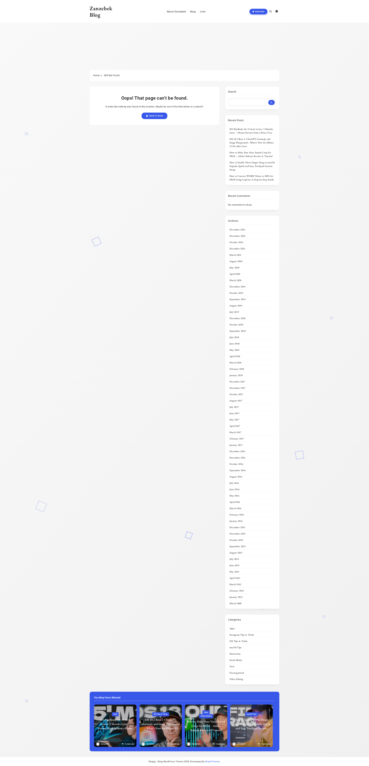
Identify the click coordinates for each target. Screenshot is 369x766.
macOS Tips (235, 647)
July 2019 (234, 311)
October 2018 (236, 324)
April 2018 (234, 356)
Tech (231, 666)
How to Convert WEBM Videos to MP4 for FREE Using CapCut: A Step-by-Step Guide (251, 177)
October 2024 (236, 242)
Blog (193, 11)
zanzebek (105, 744)
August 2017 (235, 400)
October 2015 (236, 540)
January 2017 (236, 444)
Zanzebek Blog (101, 11)
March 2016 (235, 508)
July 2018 (234, 337)
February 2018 (236, 368)
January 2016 (236, 521)
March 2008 (235, 603)
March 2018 (235, 362)
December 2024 (237, 229)
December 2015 (237, 527)
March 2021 (235, 254)
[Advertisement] (184, 48)
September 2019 (237, 299)
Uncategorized (236, 672)
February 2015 (236, 590)
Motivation (235, 653)
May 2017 (234, 419)
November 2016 (237, 457)
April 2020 (234, 273)
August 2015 (235, 552)
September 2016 (237, 470)
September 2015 (237, 546)
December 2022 (237, 248)
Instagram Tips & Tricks (241, 634)
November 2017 (237, 387)
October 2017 (236, 394)
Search (232, 91)
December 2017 (237, 381)
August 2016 (235, 476)
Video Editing (236, 679)
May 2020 (234, 267)
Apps (232, 628)
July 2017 (234, 406)
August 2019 (235, 305)
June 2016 (234, 489)
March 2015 (235, 584)
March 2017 (235, 432)
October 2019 (236, 292)
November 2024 (237, 235)
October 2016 (236, 464)
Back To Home (156, 116)
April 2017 (234, 425)
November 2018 (237, 318)
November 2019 (237, 286)
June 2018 (234, 343)
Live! (203, 11)
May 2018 (234, 349)
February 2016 (236, 514)
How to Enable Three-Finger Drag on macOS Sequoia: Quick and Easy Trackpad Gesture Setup (252, 166)
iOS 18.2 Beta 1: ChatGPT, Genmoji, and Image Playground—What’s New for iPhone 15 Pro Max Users (251, 142)
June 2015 (234, 565)
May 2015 (234, 571)
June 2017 (234, 413)
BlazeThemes (212, 761)
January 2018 (236, 375)
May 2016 (234, 495)
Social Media (235, 660)
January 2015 (236, 597)
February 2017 (236, 438)
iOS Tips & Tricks (238, 641)
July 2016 (234, 483)
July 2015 (234, 559)
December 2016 (237, 451)
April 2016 (234, 502)
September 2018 (237, 330)
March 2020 (235, 280)
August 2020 (235, 261)
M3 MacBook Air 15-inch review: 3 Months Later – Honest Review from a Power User (251, 130)
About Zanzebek (176, 11)
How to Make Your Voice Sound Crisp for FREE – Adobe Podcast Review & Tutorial (250, 154)
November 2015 (237, 533)
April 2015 (234, 578)
